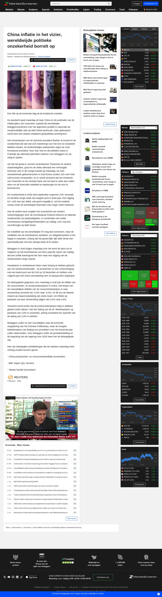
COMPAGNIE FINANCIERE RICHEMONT (136, 138)
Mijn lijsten (139, 164)
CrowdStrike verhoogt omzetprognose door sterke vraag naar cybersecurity (39, 459)
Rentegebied (139, 484)
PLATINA (125, 395)
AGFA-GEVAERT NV (131, 132)
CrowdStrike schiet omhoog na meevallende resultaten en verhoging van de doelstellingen (41, 473)
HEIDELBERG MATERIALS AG (134, 246)
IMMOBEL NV (128, 202)
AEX (125, 53)
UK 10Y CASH (129, 480)
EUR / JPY (125, 353)
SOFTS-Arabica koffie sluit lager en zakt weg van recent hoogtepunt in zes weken (41, 455)
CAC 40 (126, 56)
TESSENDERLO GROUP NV (134, 188)
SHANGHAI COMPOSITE (132, 73)
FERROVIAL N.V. (130, 262)
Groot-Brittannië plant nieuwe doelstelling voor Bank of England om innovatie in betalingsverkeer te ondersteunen (41, 468)
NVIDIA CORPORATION (132, 154)
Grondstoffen (126, 364)
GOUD (124, 383)
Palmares (133, 9)
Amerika (144, 29)
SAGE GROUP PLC (130, 259)
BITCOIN (127, 426)
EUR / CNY (126, 344)
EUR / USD (126, 317)
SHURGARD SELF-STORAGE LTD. (136, 199)
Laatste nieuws (110, 124)
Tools (122, 9)
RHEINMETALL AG (130, 144)
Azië (153, 29)
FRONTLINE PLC (130, 265)
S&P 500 (127, 64)
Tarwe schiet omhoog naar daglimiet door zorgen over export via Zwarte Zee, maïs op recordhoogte (41, 508)
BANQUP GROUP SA (131, 179)
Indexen (126, 29)
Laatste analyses (91, 133)
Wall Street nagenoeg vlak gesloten (26, 481)
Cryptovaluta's (127, 407)
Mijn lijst (125, 128)
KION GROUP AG (130, 249)
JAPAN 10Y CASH (130, 474)
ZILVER (124, 392)
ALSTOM (127, 252)
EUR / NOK (126, 332)
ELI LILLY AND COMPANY (133, 160)
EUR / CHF (125, 323)
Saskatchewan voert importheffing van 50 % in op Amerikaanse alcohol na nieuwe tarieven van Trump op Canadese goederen (41, 450)
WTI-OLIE (125, 386)
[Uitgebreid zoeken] (109, 4)
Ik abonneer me (151, 4)
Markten (9, 9)
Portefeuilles (73, 9)
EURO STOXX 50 (130, 61)
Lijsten (86, 9)
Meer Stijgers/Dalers (140, 228)
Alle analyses (110, 233)
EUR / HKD (126, 347)
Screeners (110, 9)
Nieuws (21, 9)
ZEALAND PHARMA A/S (132, 256)
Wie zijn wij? (73, 587)
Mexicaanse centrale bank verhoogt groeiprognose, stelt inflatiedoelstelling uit (40, 512)
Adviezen (58, 9)
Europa (134, 29)
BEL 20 (126, 50)
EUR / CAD (126, 338)
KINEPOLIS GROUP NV (132, 193)
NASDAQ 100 (128, 70)
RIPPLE (126, 437)
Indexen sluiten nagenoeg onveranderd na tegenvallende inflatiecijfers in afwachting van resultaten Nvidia (41, 499)
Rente (124, 449)
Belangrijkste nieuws (93, 30)
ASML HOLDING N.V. (131, 151)
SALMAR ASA (129, 240)
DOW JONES (128, 67)
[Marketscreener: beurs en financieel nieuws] (21, 4)
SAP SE (126, 157)
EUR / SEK (125, 329)
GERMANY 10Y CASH (131, 471)
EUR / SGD (126, 350)
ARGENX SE (128, 141)
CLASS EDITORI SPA (131, 147)
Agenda (45, 9)
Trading (97, 9)
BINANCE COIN (129, 435)
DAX (125, 58)
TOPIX (126, 76)
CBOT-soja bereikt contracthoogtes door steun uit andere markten (36, 486)
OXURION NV (129, 176)
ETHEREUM (128, 429)
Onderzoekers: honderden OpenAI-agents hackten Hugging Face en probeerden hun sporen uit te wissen (41, 464)
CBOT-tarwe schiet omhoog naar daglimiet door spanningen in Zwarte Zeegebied (41, 504)
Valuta (139, 357)
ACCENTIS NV (129, 196)
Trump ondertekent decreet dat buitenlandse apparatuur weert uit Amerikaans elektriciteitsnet (41, 495)
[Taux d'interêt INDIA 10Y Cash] (29, 66)
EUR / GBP (125, 321)
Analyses (33, 9)
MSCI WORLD (129, 82)
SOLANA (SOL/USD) (131, 432)
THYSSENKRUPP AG (131, 243)
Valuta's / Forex (127, 299)
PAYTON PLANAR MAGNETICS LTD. (136, 204)
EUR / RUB (126, 326)
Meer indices (139, 87)
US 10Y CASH (129, 468)
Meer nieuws (71, 518)
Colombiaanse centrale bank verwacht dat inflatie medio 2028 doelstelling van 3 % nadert (41, 490)
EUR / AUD (125, 341)
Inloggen (137, 4)
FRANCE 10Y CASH (131, 477)
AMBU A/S (127, 268)
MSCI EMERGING (130, 79)
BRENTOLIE (126, 389)
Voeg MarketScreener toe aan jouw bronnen (49, 60)
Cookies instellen (60, 587)
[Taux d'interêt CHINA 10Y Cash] (54, 66)
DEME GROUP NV (130, 135)
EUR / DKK (125, 335)
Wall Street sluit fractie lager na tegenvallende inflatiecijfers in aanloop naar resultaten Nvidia (41, 477)
